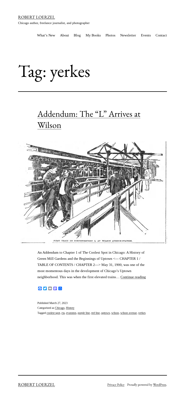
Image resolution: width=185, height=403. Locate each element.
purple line (84, 312)
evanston (71, 312)
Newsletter (128, 35)
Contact (161, 35)
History (70, 307)
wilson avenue (128, 312)
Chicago (59, 307)
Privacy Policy (115, 384)
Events (146, 35)
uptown (105, 312)
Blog (77, 35)
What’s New (46, 35)
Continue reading (133, 277)
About (64, 35)
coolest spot (53, 312)
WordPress (159, 384)
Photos (110, 35)
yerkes (142, 312)
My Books (93, 35)
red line (95, 312)
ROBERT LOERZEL (36, 17)
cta (63, 312)
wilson (115, 312)
